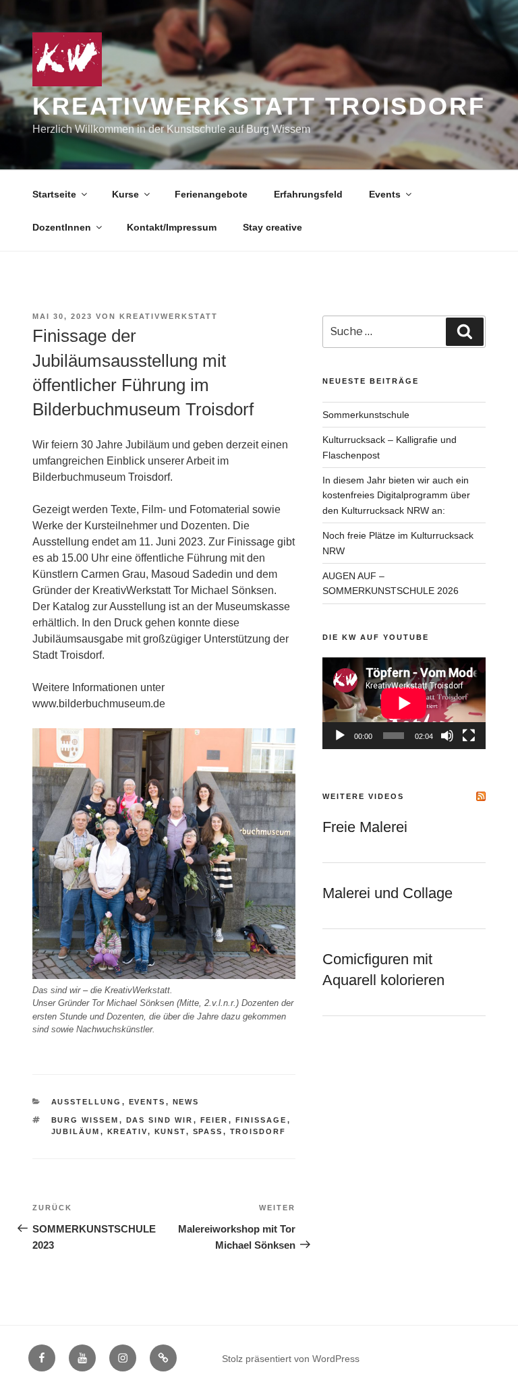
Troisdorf (258, 1131)
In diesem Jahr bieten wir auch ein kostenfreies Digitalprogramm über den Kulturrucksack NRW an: (396, 495)
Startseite (54, 194)
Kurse (125, 194)
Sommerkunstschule (365, 414)
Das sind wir (160, 1120)
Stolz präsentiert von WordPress (290, 1358)
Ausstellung (86, 1102)
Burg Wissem (85, 1120)
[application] (404, 703)
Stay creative (272, 227)
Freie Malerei (364, 827)
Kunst (170, 1131)
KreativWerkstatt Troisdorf (259, 106)
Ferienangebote (211, 194)
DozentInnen (61, 227)
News (186, 1102)
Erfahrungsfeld (308, 194)
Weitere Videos (363, 796)
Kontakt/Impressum (172, 227)
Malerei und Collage (387, 893)
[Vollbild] (469, 735)
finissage (261, 1120)
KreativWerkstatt (168, 316)
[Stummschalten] (447, 735)
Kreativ (127, 1131)
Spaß (208, 1131)
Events (385, 194)
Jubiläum (75, 1131)
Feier (214, 1120)
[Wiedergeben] (340, 735)
